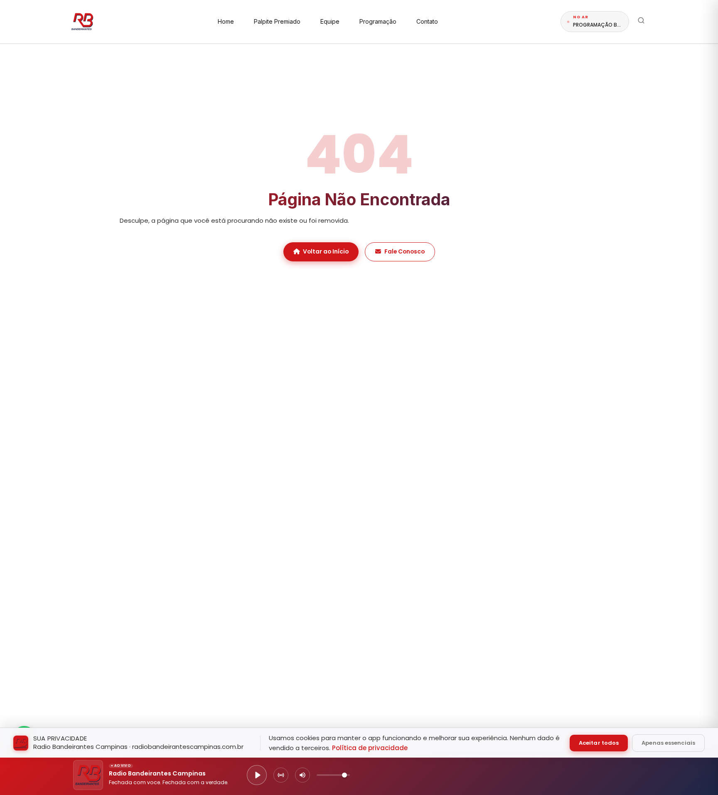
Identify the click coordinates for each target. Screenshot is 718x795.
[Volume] (302, 775)
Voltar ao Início (326, 252)
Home (226, 21)
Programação (377, 21)
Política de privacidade (370, 747)
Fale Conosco (404, 252)
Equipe (329, 21)
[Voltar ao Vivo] (280, 775)
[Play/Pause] (257, 775)
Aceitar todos (599, 743)
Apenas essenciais (668, 743)
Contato (427, 21)
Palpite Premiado (277, 21)
